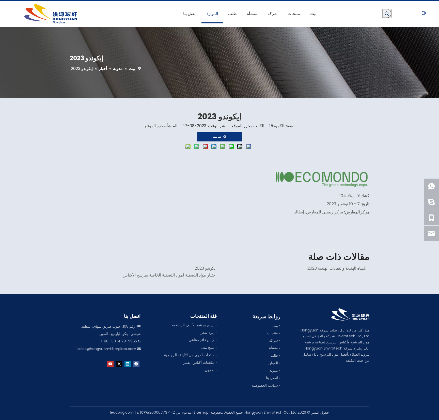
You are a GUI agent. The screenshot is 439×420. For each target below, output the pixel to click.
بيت (275, 325)
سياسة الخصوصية (265, 385)
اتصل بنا (272, 377)
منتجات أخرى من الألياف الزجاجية (189, 354)
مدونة (273, 370)
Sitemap (201, 412)
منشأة (273, 348)
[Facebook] (136, 363)
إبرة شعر (207, 332)
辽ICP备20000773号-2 (156, 412)
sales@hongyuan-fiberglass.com (106, 348)
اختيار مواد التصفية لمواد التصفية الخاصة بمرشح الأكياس (169, 275)
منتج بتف (207, 347)
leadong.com (122, 412)
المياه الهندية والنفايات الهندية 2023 (336, 268)
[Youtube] (110, 363)
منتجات (272, 333)
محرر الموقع (155, 126)
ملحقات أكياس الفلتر (198, 362)
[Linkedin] (127, 363)
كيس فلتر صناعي (201, 339)
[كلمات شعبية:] (386, 13)
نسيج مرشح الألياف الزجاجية (193, 325)
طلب (274, 355)
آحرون (209, 369)
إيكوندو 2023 (205, 268)
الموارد (273, 363)
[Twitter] (119, 363)
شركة (273, 340)
